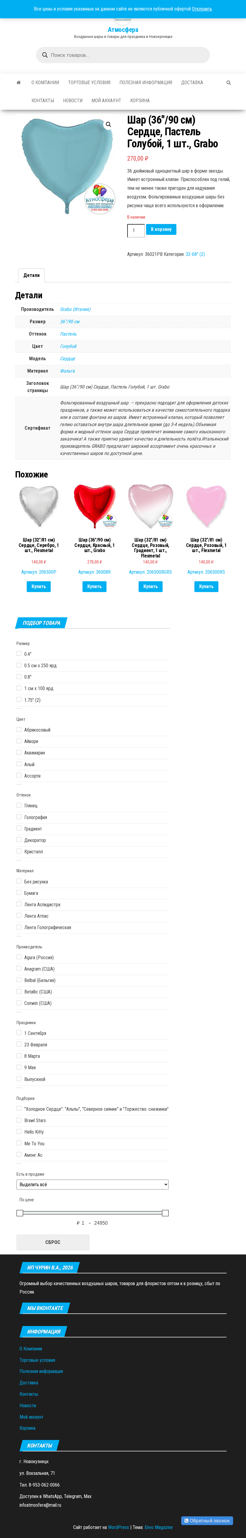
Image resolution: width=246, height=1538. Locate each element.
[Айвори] (18, 740)
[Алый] (18, 763)
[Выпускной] (18, 1078)
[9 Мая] (18, 1067)
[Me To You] (18, 1142)
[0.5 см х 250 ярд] (18, 665)
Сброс (52, 1242)
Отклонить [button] (202, 9)
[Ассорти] (18, 775)
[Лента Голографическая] (18, 927)
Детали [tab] (31, 275)
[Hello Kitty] (18, 1131)
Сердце (67, 358)
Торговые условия (89, 82)
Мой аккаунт (106, 100)
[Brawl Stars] (18, 1120)
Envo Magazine (159, 1527)
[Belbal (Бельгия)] (18, 979)
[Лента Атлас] (18, 915)
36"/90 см (69, 321)
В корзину (161, 229)
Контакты (43, 100)
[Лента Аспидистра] (18, 903)
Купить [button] (39, 586)
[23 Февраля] (18, 1044)
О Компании (45, 82)
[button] (108, 124)
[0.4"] (18, 653)
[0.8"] (18, 676)
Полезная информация (145, 82)
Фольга (67, 371)
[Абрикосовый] (18, 729)
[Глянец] (18, 805)
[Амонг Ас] (18, 1154)
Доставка (192, 82)
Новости (72, 100)
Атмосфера (123, 29)
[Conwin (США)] (18, 1002)
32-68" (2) (195, 254)
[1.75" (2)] (18, 699)
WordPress (118, 1527)
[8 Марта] (18, 1055)
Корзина (140, 100)
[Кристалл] (18, 851)
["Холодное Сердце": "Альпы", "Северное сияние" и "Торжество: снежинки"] (18, 1108)
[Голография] (18, 816)
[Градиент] (18, 828)
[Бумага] (18, 892)
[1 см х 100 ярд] (18, 688)
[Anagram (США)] (18, 968)
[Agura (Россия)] (18, 956)
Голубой (68, 346)
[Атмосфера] (18, 83)
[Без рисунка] (18, 881)
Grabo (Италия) (75, 309)
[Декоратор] (18, 839)
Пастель (68, 334)
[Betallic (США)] (18, 991)
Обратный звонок (209, 1521)
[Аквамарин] (18, 752)
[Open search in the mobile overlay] (123, 55)
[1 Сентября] (18, 1032)
